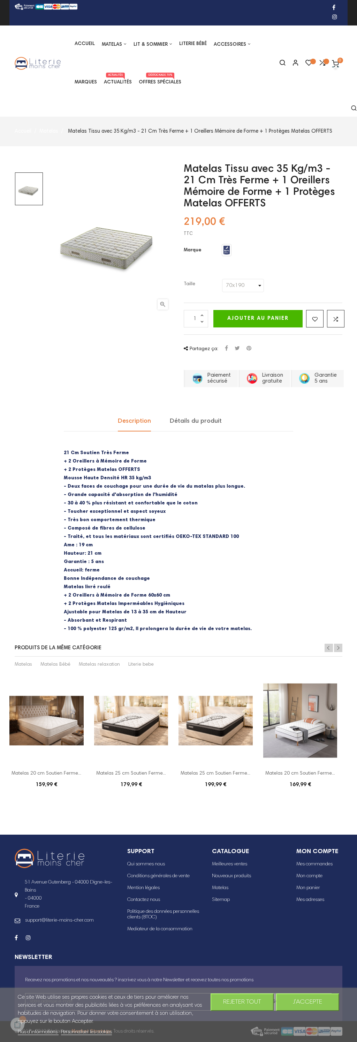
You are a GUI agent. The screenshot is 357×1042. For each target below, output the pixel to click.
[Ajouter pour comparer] (335, 318)
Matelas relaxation (99, 664)
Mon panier (308, 888)
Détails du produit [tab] (196, 421)
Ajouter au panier (258, 318)
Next (338, 648)
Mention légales (143, 888)
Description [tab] (134, 421)
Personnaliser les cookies (86, 1032)
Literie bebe (141, 664)
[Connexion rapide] (292, 64)
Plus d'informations (38, 1032)
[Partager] (226, 349)
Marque (193, 250)
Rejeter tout (242, 1002)
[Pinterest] (248, 349)
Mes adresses (310, 899)
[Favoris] (308, 64)
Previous (329, 648)
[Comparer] (322, 64)
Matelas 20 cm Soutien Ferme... (46, 773)
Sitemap (221, 899)
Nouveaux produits (231, 876)
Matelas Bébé (55, 664)
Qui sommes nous (146, 864)
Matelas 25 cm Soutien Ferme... (131, 773)
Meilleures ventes (229, 864)
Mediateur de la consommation (159, 929)
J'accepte (307, 1002)
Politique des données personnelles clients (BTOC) (163, 914)
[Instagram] (334, 17)
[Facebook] (333, 8)
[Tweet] (237, 349)
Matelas (23, 664)
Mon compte (309, 876)
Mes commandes (314, 864)
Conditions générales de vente (158, 876)
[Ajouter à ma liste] (315, 318)
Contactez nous (143, 899)
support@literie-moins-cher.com (59, 920)
